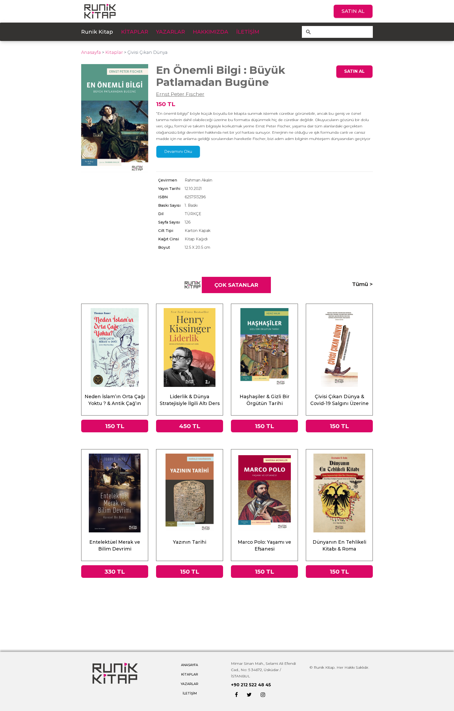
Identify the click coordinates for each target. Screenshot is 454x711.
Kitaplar (114, 52)
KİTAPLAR (134, 32)
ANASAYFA (189, 665)
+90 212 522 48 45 (251, 684)
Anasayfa (91, 52)
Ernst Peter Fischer (180, 94)
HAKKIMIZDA (210, 32)
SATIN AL (353, 11)
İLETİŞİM (247, 32)
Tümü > (362, 284)
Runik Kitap (97, 32)
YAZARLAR (170, 32)
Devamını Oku (178, 151)
